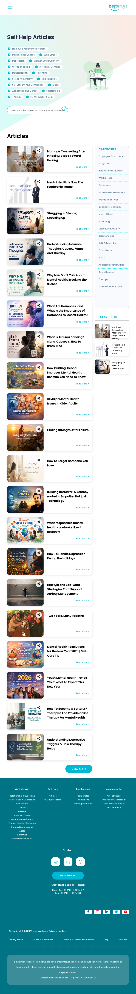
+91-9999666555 (87, 977)
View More (79, 769)
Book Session (68, 875)
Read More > (82, 166)
